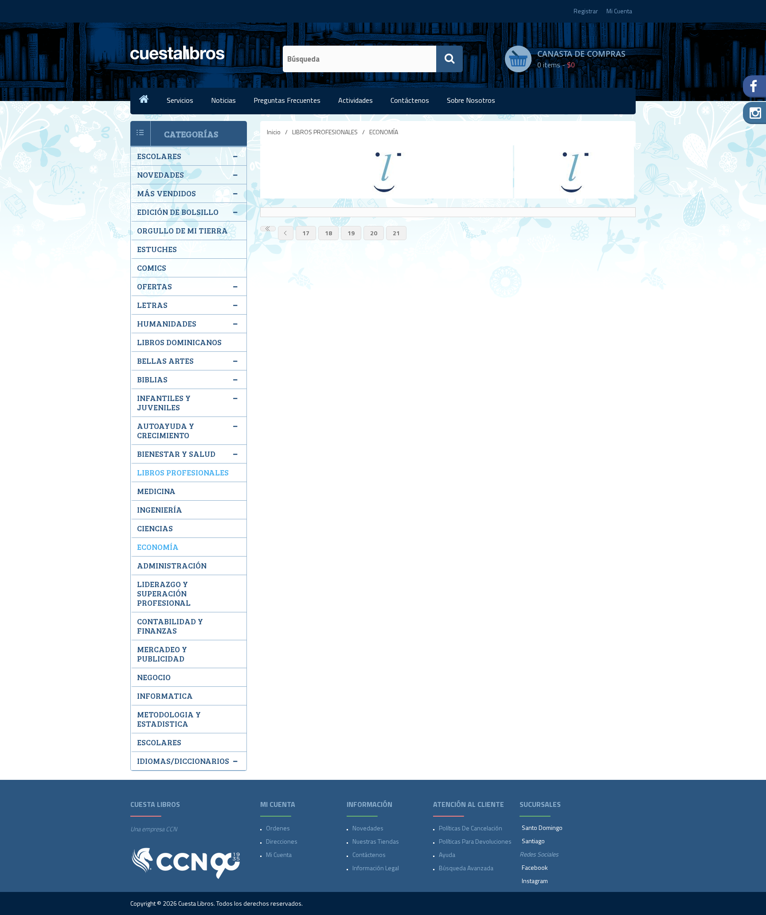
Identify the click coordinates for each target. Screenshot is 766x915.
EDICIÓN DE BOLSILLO (178, 211)
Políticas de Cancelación (470, 828)
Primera (268, 228)
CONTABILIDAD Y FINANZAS (170, 626)
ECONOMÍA (158, 546)
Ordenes (278, 828)
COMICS (151, 267)
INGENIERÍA (159, 509)
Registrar (586, 11)
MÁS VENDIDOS (166, 193)
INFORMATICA (165, 695)
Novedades (367, 828)
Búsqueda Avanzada (466, 867)
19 (351, 233)
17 (305, 233)
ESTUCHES (157, 249)
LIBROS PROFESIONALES (325, 131)
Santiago (533, 840)
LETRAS (152, 305)
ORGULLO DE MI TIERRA (182, 230)
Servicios (180, 100)
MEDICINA (156, 491)
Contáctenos (410, 100)
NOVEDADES (160, 174)
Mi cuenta (279, 854)
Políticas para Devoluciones (475, 841)
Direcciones (281, 841)
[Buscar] (449, 59)
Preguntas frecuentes (287, 100)
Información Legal (375, 867)
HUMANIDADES (166, 323)
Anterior (285, 233)
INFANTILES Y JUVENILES (164, 403)
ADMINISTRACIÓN (172, 565)
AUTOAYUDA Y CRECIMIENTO (165, 430)
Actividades (355, 100)
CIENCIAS (155, 528)
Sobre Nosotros (471, 100)
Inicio (274, 131)
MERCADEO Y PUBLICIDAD (162, 654)
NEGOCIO (154, 677)
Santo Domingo (542, 827)
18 (328, 233)
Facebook (535, 867)
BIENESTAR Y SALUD (176, 453)
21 (396, 233)
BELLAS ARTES (165, 360)
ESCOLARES (159, 156)
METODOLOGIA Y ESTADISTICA (169, 719)
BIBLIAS (152, 379)
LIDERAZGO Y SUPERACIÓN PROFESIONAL (164, 593)
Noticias (223, 100)
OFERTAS (154, 286)
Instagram (535, 880)
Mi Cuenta (619, 11)
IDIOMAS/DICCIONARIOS (183, 760)
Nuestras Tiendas (375, 841)
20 (373, 233)
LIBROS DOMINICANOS (179, 342)
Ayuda (447, 854)
